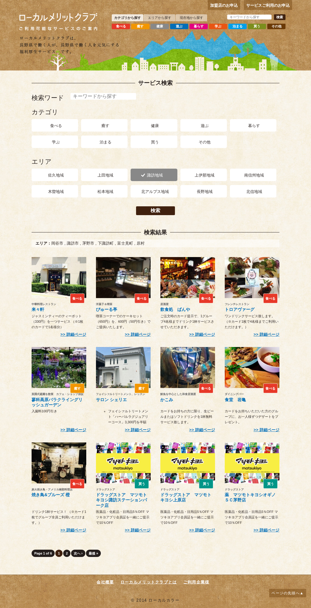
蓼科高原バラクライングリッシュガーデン (57, 402)
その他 (277, 26)
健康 (159, 26)
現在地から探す (191, 17)
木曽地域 (56, 191)
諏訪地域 (155, 175)
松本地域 (105, 191)
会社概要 (105, 582)
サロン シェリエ (111, 399)
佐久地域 (56, 175)
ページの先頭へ (285, 593)
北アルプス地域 (155, 191)
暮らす (199, 26)
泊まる (238, 26)
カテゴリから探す (127, 17)
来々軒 (38, 309)
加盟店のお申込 (224, 5)
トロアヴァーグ (240, 309)
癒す (140, 26)
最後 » (93, 553)
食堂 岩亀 (235, 399)
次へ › (78, 553)
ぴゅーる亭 (106, 309)
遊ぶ (179, 26)
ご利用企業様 (196, 582)
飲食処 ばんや (175, 309)
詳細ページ (76, 334)
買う (257, 26)
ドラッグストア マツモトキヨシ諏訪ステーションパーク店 (121, 500)
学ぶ (218, 26)
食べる (121, 26)
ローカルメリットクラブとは (149, 582)
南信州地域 (254, 175)
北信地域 (254, 191)
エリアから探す (159, 17)
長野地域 (205, 191)
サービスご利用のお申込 (268, 5)
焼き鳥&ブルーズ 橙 (51, 494)
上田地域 (105, 175)
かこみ (166, 399)
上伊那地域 (204, 175)
